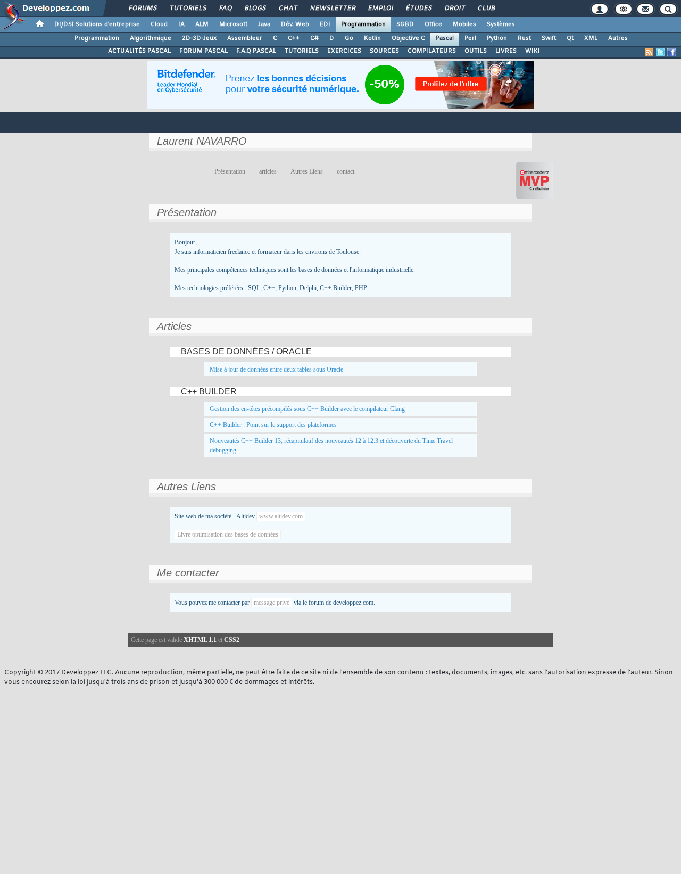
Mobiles (464, 24)
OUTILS (475, 51)
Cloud (159, 24)
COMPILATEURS (432, 51)
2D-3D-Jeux (199, 38)
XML (590, 38)
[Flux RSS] (649, 52)
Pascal (445, 38)
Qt (570, 38)
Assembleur (244, 38)
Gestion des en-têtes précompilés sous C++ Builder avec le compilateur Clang (307, 409)
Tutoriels (187, 8)
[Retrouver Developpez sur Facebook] (671, 52)
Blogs (255, 8)
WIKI (532, 51)
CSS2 (231, 640)
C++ (294, 38)
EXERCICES (344, 51)
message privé (271, 602)
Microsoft (233, 24)
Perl (470, 38)
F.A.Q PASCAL (256, 51)
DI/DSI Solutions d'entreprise (97, 24)
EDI (325, 24)
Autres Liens (307, 171)
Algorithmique (150, 38)
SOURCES (384, 51)
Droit (454, 8)
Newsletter (332, 8)
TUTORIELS (302, 51)
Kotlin (372, 38)
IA (181, 24)
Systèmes (501, 24)
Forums (142, 8)
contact (345, 171)
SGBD (405, 24)
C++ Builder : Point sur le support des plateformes (273, 424)
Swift (549, 38)
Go (349, 38)
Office (433, 24)
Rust (524, 38)
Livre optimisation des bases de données (227, 534)
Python (497, 38)
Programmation (363, 24)
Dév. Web (295, 24)
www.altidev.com (281, 516)
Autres (618, 38)
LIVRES (506, 51)
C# (314, 38)
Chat (287, 8)
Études (418, 8)
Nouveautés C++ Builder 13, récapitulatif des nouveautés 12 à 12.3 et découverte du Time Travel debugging (331, 445)
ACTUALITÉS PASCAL (139, 51)
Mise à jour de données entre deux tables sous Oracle (276, 369)
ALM (202, 24)
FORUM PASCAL (203, 51)
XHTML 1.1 (200, 640)
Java (264, 24)
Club (485, 8)
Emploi (380, 8)
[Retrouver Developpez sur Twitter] (660, 52)
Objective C (408, 38)
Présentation (230, 171)
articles (268, 171)
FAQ (225, 8)
